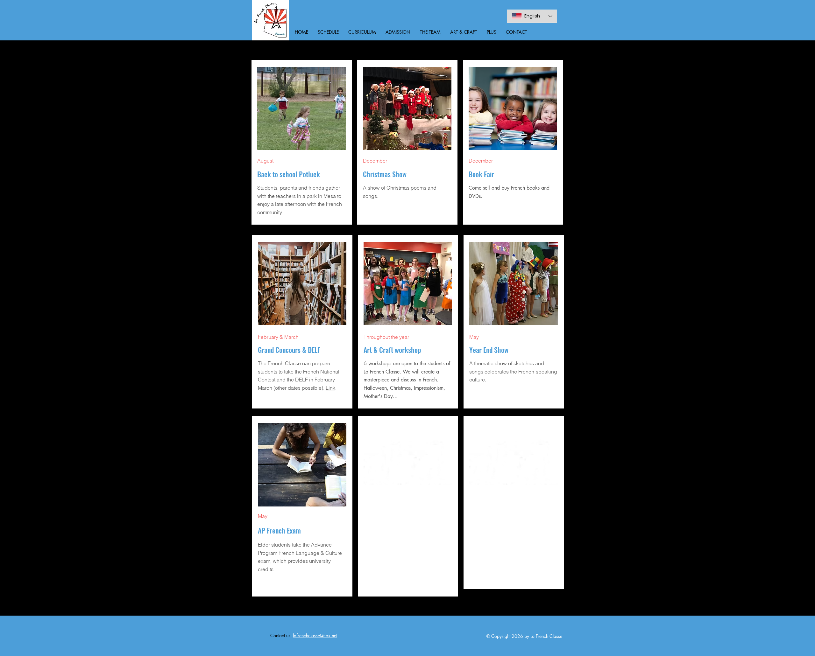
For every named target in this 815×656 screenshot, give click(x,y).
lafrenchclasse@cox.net (315, 635)
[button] (328, 32)
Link (330, 388)
